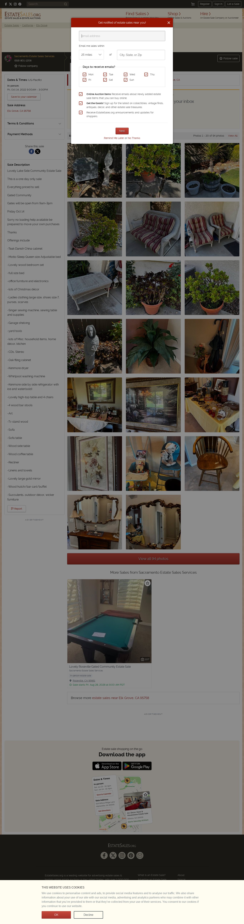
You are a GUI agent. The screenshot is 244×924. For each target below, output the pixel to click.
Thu (152, 74)
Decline (88, 915)
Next (122, 130)
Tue (111, 74)
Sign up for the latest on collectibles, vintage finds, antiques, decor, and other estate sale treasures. (124, 105)
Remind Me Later (114, 138)
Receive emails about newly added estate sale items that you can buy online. (123, 96)
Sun (132, 79)
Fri (89, 79)
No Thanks (134, 138)
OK (56, 915)
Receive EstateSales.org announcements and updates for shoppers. (120, 114)
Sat (111, 79)
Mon (90, 74)
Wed (132, 74)
